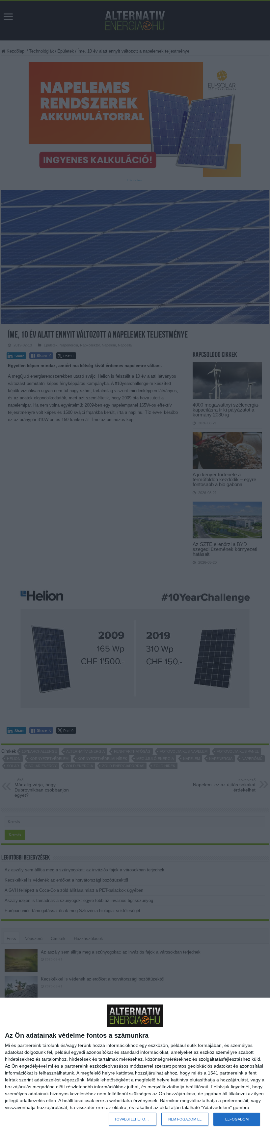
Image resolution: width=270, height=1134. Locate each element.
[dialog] (135, 1066)
